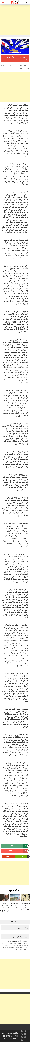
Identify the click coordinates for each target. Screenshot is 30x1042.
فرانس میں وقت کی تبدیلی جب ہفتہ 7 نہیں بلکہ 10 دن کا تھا (25, 907)
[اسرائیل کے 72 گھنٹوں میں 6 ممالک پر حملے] (15, 898)
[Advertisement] (15, 20)
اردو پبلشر (12, 65)
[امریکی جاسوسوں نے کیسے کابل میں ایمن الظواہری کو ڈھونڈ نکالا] (4, 898)
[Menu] (3, 2)
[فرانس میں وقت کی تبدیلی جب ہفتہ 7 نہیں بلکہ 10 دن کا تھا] (25, 898)
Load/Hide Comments (15, 922)
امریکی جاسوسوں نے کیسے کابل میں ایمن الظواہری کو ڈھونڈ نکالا (4, 907)
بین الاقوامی (26, 65)
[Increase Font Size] (4, 65)
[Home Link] (15, 2)
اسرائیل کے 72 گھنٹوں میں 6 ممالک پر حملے (15, 905)
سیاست (20, 65)
